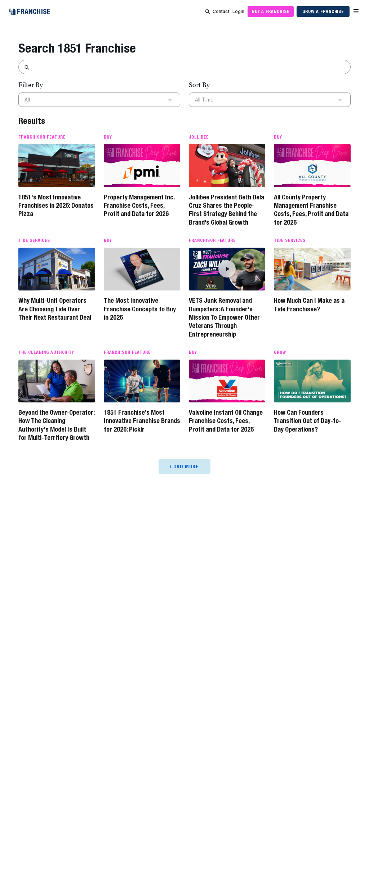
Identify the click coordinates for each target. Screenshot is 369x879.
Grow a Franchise (323, 11)
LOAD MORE (184, 466)
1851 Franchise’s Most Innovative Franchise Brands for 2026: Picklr (142, 421)
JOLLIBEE (199, 137)
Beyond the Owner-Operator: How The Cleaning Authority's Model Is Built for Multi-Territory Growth (56, 425)
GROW (280, 352)
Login (238, 11)
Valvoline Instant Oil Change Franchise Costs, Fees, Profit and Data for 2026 (226, 421)
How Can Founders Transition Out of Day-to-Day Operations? (307, 421)
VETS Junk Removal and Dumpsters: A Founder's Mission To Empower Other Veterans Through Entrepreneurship (224, 317)
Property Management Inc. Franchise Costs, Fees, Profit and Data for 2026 (139, 205)
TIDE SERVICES (34, 240)
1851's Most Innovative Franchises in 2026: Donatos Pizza (56, 205)
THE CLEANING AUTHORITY (46, 352)
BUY (108, 137)
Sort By (199, 85)
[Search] (207, 11)
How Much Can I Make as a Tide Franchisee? (309, 304)
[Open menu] (356, 11)
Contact (221, 11)
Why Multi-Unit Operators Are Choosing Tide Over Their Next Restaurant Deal (54, 309)
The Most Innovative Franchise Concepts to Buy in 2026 (140, 309)
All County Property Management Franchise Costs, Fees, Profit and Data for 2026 (311, 209)
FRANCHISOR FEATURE (41, 137)
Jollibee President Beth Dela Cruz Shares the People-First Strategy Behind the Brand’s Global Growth (226, 209)
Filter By (30, 85)
